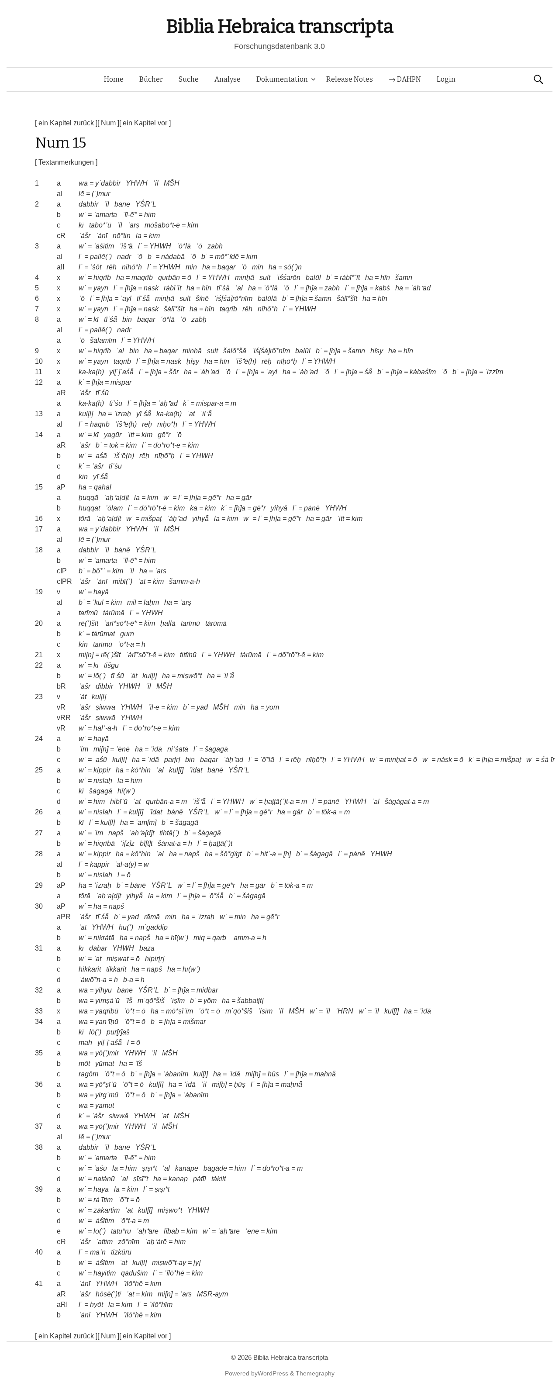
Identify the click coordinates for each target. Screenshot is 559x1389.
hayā (101, 592)
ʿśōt (95, 267)
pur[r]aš (118, 1032)
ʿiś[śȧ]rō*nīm (233, 298)
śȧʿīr (548, 759)
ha (206, 267)
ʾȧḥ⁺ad (421, 288)
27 (39, 833)
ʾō (199, 246)
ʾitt (130, 434)
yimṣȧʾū (107, 1000)
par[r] (172, 759)
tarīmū (88, 613)
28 (39, 854)
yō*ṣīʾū (106, 1084)
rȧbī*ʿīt (350, 277)
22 (39, 665)
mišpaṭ (151, 518)
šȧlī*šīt (347, 298)
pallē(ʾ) (101, 256)
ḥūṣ (273, 1074)
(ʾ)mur (101, 193)
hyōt (96, 1304)
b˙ (151, 256)
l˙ (140, 246)
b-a (128, 979)
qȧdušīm (134, 1273)
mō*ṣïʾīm (179, 1011)
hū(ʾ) (126, 927)
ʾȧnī (101, 235)
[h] (287, 854)
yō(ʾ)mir (107, 1053)
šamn (403, 277)
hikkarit (90, 969)
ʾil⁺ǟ (206, 413)
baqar (226, 267)
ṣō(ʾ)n (293, 267)
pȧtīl (199, 1178)
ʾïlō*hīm (161, 1304)
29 (39, 885)
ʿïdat (195, 770)
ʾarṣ (133, 225)
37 (39, 1126)
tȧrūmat (103, 634)
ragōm (88, 1074)
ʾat (191, 413)
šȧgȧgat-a (400, 801)
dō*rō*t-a (276, 1168)
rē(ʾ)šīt (88, 623)
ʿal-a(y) (125, 864)
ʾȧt (133, 675)
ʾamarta (105, 214)
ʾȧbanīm (175, 1074)
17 (39, 529)
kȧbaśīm (423, 372)
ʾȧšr (84, 235)
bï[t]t (146, 843)
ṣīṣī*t (149, 1168)
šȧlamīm (103, 340)
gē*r (164, 434)
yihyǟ (279, 508)
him (149, 214)
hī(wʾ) (126, 791)
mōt (84, 1063)
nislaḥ (102, 780)
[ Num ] (108, 123)
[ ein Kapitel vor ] (145, 123)
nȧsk (444, 759)
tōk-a (329, 812)
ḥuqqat (89, 508)
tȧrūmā (113, 613)
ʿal (239, 288)
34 (39, 1021)
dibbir (104, 686)
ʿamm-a (243, 937)
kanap (178, 1178)
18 (39, 550)
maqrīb (142, 277)
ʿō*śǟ (215, 896)
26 (39, 812)
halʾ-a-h (105, 728)
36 (39, 1084)
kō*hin (141, 770)
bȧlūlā (267, 298)
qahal (102, 487)
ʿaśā (100, 455)
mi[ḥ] (252, 1074)
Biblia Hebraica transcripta (279, 26)
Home (114, 79)
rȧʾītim (103, 1199)
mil (131, 602)
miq (199, 937)
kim (192, 225)
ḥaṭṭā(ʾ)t (220, 843)
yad (202, 707)
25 (39, 770)
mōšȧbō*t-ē (162, 225)
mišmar (194, 1021)
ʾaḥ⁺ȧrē (147, 1231)
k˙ (81, 382)
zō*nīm (128, 1241)
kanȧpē (186, 1168)
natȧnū (104, 1178)
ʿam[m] (145, 822)
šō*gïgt (231, 854)
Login (446, 79)
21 (39, 654)
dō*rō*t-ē (166, 445)
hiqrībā (104, 843)
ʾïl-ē (153, 707)
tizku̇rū (121, 1252)
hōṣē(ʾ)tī (108, 1294)
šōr (174, 372)
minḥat (395, 759)
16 (39, 518)
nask (151, 288)
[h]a (130, 288)
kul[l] (86, 413)
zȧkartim (106, 1210)
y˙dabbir (108, 183)
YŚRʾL (145, 204)
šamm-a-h (184, 581)
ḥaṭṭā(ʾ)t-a (279, 801)
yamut (104, 1105)
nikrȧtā (103, 937)
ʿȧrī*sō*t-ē (141, 654)
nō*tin (122, 235)
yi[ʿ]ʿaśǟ (121, 372)
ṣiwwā (105, 707)
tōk (113, 445)
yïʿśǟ (143, 413)
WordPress (273, 1373)
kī (81, 225)
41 (39, 1283)
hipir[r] (154, 958)
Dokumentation (282, 79)
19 (39, 592)
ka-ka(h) (91, 372)
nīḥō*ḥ (132, 267)
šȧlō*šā (234, 351)
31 (39, 948)
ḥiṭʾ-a (268, 854)
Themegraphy (315, 1373)
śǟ (368, 372)
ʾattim (104, 1241)
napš (116, 833)
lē (81, 193)
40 (39, 1252)
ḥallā (168, 623)
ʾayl (125, 298)
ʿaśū (100, 759)
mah (85, 1042)
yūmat (104, 1063)
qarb (219, 937)
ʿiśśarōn (288, 277)
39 (39, 1189)
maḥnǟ (325, 1074)
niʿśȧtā (177, 749)
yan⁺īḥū (106, 1021)
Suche (189, 79)
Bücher (151, 79)
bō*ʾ (98, 571)
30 (39, 906)
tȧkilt (218, 1178)
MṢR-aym (212, 1294)
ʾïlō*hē (174, 1273)
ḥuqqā (88, 497)
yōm (272, 707)
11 (38, 372)
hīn (385, 277)
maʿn (98, 1252)
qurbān (169, 277)
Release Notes (349, 79)
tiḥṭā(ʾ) (169, 833)
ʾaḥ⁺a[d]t (116, 497)
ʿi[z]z (127, 843)
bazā (147, 948)
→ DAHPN (405, 79)
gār (247, 497)
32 (39, 990)
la (138, 235)
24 (39, 738)
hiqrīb (102, 277)
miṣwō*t (189, 675)
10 (39, 361)
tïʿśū (102, 392)
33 (39, 1011)
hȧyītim (104, 1273)
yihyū (103, 990)
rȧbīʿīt (172, 288)
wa (83, 183)
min (191, 267)
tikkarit (116, 969)
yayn (100, 288)
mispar (120, 382)
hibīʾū (119, 801)
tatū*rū (121, 1231)
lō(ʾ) (99, 675)
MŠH (171, 183)
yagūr (112, 434)
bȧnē (122, 204)
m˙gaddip (153, 927)
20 (39, 623)
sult (264, 277)
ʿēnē (123, 749)
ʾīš (128, 1000)
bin (127, 319)
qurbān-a (160, 801)
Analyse (227, 79)
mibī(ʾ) (122, 581)
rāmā (152, 916)
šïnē (202, 298)
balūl (313, 277)
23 (39, 696)
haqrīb (100, 424)
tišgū (111, 665)
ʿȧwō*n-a (93, 979)
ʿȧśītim (103, 246)
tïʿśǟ (223, 288)
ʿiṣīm (177, 1000)
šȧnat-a (169, 843)
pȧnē (312, 508)
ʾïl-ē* (129, 214)
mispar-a (209, 403)
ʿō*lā (183, 246)
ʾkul (98, 602)
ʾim (83, 749)
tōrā (84, 518)
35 (39, 1053)
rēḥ (112, 267)
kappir (99, 864)
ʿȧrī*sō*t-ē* (120, 623)
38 (39, 1147)
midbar (207, 990)
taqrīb (228, 309)
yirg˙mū (106, 1095)
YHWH (137, 183)
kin (83, 476)
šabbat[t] (250, 1000)
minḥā (244, 277)
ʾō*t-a (125, 644)
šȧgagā (216, 749)
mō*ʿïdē (227, 256)
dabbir (88, 204)
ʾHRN (344, 1011)
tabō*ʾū (100, 225)
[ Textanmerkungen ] (66, 162)
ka (193, 508)
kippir (101, 770)
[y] (196, 1262)
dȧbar (98, 948)
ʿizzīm (494, 372)
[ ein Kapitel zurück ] (66, 123)
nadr (124, 256)
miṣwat (117, 958)
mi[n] (86, 654)
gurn (127, 634)
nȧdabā (173, 256)
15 (39, 487)
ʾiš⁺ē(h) (245, 361)
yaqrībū (106, 1011)
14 (39, 434)
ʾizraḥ (122, 413)
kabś (382, 288)
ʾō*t (129, 1011)
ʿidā (156, 749)
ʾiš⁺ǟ (126, 246)
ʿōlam (114, 508)
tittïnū (188, 654)
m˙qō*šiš (151, 1000)
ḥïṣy (376, 351)
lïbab (171, 1231)
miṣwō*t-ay (169, 1262)
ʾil (156, 183)
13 (39, 413)
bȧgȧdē (215, 1168)
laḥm (151, 602)
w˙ (82, 214)
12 (39, 382)
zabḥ (215, 246)
